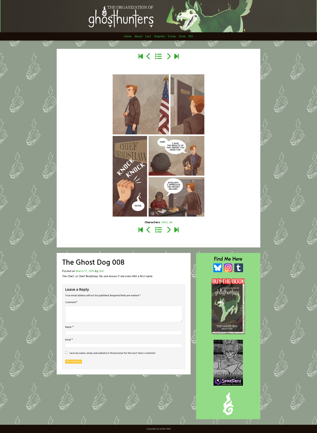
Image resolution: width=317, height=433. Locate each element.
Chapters (159, 36)
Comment (70, 302)
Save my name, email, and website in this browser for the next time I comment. (113, 353)
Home (128, 36)
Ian (171, 222)
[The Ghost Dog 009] (168, 56)
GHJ (101, 271)
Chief (164, 222)
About (138, 36)
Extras (172, 36)
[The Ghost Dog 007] (148, 56)
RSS (191, 36)
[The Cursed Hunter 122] (176, 56)
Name (68, 327)
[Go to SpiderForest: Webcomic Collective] (228, 382)
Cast (148, 36)
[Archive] (158, 56)
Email (68, 340)
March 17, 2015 (85, 271)
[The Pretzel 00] (141, 56)
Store (182, 36)
